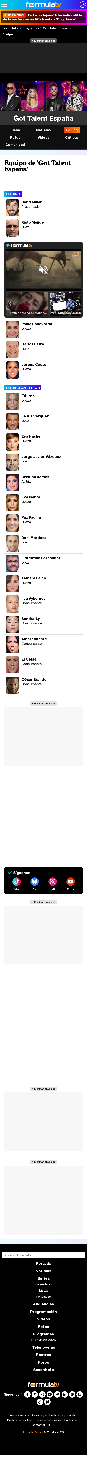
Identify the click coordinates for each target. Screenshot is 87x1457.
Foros (43, 1362)
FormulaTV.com (33, 1432)
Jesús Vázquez (35, 416)
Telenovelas (43, 1347)
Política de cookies (20, 1420)
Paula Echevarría (36, 323)
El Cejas (28, 659)
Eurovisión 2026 (43, 1339)
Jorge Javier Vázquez (41, 456)
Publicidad (71, 1420)
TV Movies (44, 1296)
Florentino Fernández (41, 557)
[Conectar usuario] (83, 4)
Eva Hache (31, 436)
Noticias (43, 130)
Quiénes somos (18, 1415)
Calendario (43, 1284)
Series (43, 1278)
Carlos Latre (32, 344)
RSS (50, 1425)
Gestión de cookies (48, 1420)
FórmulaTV (10, 28)
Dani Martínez (34, 537)
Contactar (38, 1425)
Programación (43, 1311)
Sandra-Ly (30, 618)
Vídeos (44, 137)
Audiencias (43, 1304)
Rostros (43, 1354)
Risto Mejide (32, 222)
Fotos (15, 137)
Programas (30, 28)
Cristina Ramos (35, 476)
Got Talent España (57, 28)
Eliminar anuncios (44, 40)
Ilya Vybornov (33, 598)
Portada (43, 1263)
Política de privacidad (63, 1415)
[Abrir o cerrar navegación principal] (4, 4)
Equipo (7, 34)
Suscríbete (43, 1369)
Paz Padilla (31, 517)
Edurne (28, 395)
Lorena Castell (34, 364)
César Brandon (35, 679)
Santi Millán (31, 202)
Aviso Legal (39, 1415)
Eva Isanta (30, 497)
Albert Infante (34, 638)
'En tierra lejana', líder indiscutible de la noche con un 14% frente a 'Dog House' (42, 17)
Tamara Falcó (33, 578)
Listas (43, 1290)
